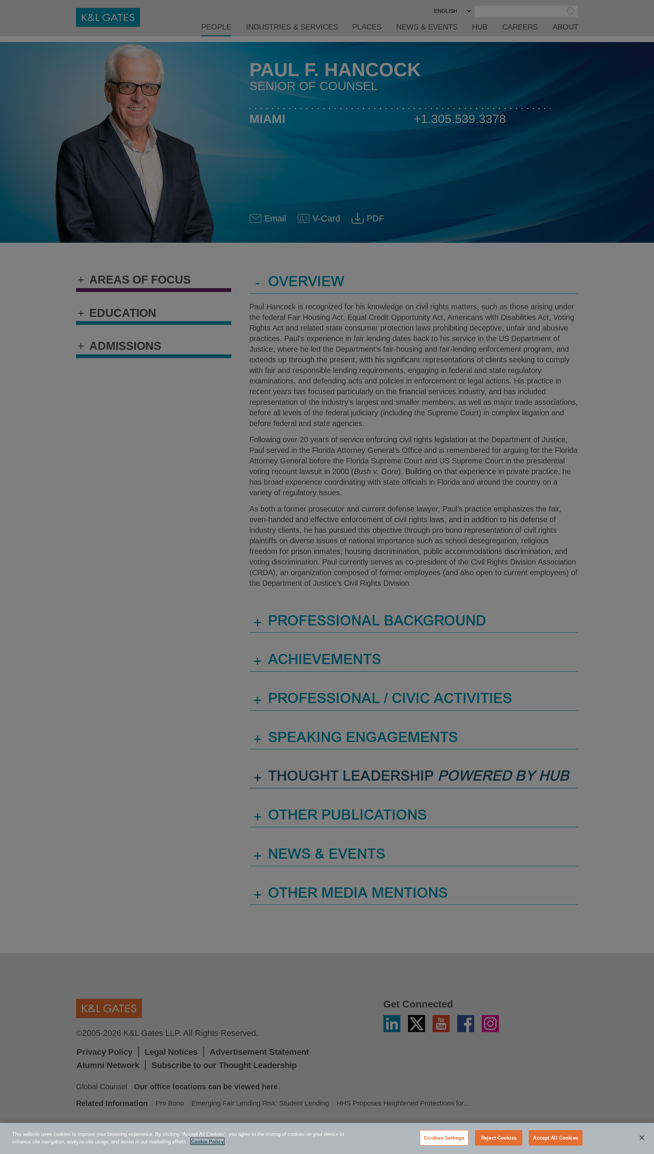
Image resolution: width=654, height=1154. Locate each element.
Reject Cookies (499, 1138)
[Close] (642, 1137)
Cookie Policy (207, 1141)
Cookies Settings (444, 1138)
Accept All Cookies (555, 1138)
